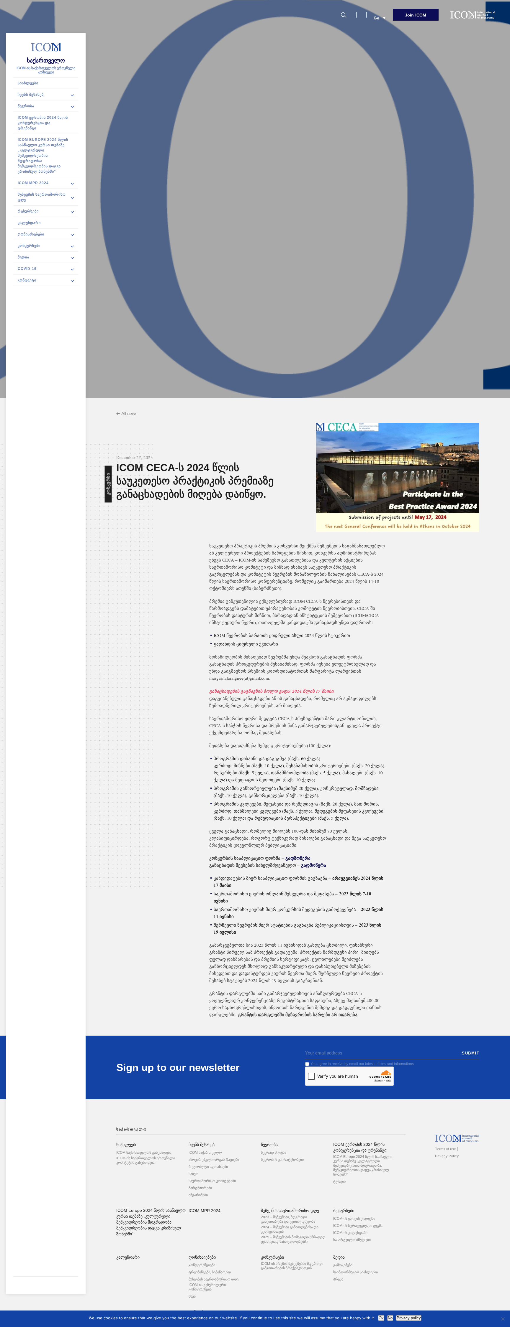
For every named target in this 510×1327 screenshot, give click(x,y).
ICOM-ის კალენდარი (350, 1233)
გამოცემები (342, 1265)
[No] (503, 1319)
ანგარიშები (198, 1195)
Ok (381, 1318)
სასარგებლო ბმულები (352, 1240)
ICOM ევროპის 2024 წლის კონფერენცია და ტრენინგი (43, 122)
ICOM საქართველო (205, 1153)
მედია (23, 257)
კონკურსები (29, 246)
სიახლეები (28, 83)
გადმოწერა (297, 858)
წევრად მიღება (273, 1153)
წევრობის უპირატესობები (282, 1160)
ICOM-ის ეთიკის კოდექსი (354, 1219)
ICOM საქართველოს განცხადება (143, 1153)
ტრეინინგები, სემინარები (210, 1272)
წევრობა (26, 106)
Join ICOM (415, 15)
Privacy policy (409, 1318)
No (390, 1318)
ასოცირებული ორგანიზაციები (214, 1160)
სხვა (192, 1296)
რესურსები (28, 211)
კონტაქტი (27, 280)
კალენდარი (29, 223)
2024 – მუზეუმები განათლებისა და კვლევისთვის (289, 1229)
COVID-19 (27, 269)
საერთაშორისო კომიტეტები (212, 1181)
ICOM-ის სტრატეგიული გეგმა (357, 1226)
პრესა (338, 1279)
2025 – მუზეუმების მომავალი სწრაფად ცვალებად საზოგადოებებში (293, 1239)
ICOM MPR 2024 (33, 183)
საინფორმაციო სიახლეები (355, 1272)
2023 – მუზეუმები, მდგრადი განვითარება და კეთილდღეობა (288, 1219)
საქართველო (46, 60)
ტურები (339, 1181)
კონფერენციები (202, 1265)
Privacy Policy (447, 1156)
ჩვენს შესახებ (31, 95)
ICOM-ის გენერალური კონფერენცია (207, 1287)
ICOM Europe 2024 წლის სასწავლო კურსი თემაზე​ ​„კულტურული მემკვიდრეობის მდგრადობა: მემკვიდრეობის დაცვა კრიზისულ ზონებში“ (43, 156)
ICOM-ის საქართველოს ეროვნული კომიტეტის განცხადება (145, 1160)
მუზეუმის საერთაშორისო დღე (42, 197)
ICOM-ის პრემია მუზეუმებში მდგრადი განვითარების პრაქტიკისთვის (292, 1266)
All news (129, 413)
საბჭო (193, 1174)
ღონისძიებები (31, 234)
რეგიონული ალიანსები (208, 1167)
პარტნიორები (200, 1188)
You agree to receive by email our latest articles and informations (362, 1064)
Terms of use (445, 1149)
